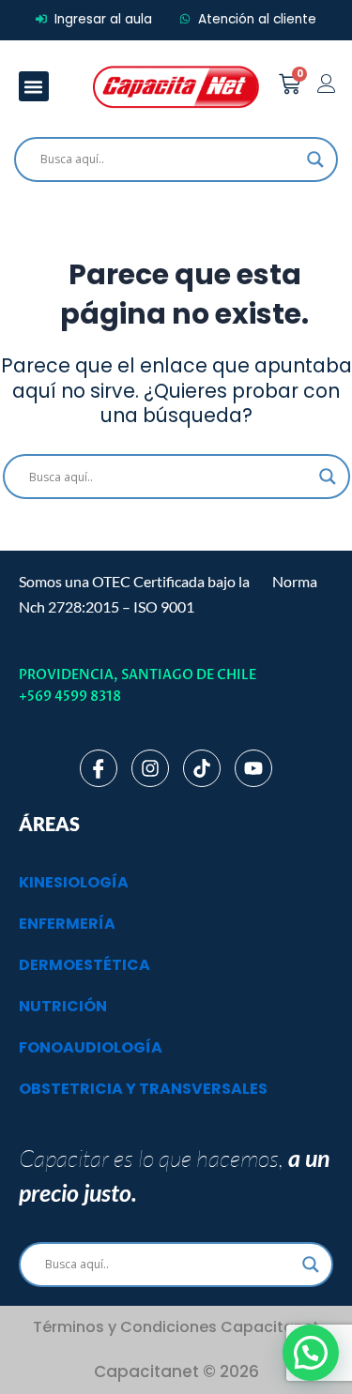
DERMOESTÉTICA (84, 965)
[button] (34, 86)
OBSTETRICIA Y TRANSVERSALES (143, 1088)
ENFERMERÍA (67, 923)
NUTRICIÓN (63, 1006)
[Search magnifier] (315, 159)
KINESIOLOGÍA (74, 882)
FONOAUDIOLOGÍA (90, 1047)
